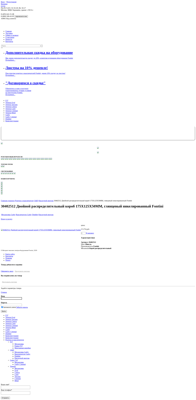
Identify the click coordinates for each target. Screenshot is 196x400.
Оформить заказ (7, 271)
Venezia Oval (10, 103)
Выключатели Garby (24, 215)
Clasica (17, 372)
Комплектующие (11, 121)
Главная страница (8, 201)
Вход (3, 2)
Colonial (18, 379)
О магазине (9, 37)
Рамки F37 (19, 346)
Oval (16, 370)
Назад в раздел (6, 219)
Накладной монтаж (46, 201)
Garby (7, 115)
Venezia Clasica (11, 107)
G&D (36, 201)
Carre (16, 375)
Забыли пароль (22, 307)
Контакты (9, 41)
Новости (8, 39)
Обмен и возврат (11, 35)
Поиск (7, 260)
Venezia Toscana (11, 105)
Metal (17, 381)
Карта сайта (10, 254)
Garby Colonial (11, 117)
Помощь (8, 258)
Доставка (9, 33)
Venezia (13, 366)
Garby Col (14, 360)
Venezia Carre (10, 109)
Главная (8, 31)
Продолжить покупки (22, 271)
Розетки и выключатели (24, 201)
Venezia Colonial (11, 111)
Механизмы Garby (8, 215)
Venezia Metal (10, 113)
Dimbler (8, 119)
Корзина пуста (4, 5)
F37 (6, 101)
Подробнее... (10, 60)
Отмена (4, 292)
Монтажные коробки (23, 348)
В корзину (90, 233)
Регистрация (11, 2)
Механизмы (19, 344)
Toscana (17, 377)
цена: (83, 225)
